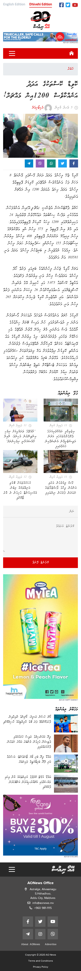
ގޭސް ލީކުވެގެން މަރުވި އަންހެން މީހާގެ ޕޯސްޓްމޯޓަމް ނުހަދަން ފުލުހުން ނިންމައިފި (61, 488)
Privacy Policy (40, 966)
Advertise (50, 944)
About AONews (30, 944)
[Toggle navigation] (12, 53)
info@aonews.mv (43, 903)
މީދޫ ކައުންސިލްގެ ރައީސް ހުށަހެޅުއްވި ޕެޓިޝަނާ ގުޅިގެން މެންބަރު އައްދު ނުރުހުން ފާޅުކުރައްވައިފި (29, 742)
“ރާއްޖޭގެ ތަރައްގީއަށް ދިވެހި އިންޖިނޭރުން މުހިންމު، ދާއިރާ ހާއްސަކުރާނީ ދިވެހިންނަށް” (20, 436)
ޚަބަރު (71, 68)
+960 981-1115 (43, 908)
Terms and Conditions (40, 960)
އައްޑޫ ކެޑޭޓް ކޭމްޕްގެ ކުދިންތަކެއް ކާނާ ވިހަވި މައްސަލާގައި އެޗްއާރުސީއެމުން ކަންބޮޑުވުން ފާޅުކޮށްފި (28, 782)
